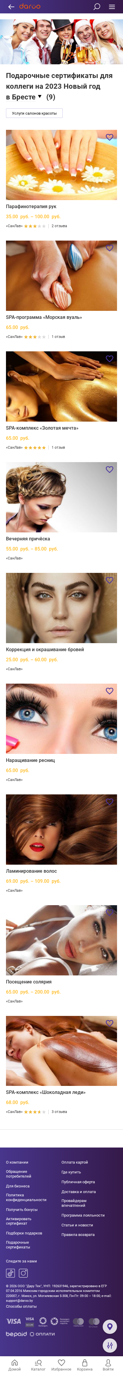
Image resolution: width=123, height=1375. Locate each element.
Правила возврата (78, 1234)
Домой (14, 1369)
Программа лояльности (83, 1215)
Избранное (61, 1369)
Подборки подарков (24, 1233)
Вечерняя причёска (28, 539)
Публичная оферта (78, 1182)
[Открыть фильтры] (110, 1345)
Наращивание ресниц (30, 760)
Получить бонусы (22, 1209)
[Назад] (11, 6)
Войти (108, 1369)
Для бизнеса (18, 1186)
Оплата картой (74, 1162)
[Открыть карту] (110, 1327)
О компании (17, 1162)
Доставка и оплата (78, 1192)
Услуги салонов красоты (34, 113)
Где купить (71, 1172)
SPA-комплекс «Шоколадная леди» (46, 1092)
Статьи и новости (77, 1225)
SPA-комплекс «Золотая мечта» (42, 428)
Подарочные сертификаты (18, 1244)
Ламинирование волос (31, 871)
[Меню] (112, 6)
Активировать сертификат (18, 1221)
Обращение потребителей (18, 1173)
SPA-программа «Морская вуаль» (44, 317)
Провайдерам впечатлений (74, 1203)
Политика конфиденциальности (26, 1197)
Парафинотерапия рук (31, 206)
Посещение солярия (29, 982)
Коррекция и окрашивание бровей (45, 649)
